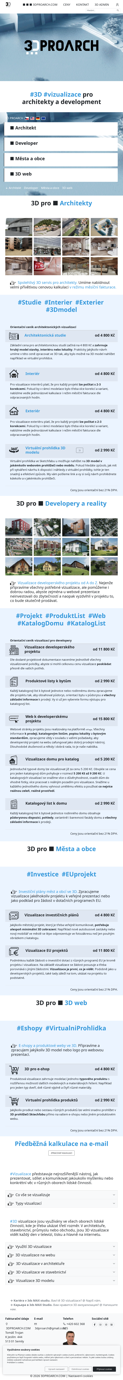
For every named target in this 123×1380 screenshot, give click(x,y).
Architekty (76, 203)
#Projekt (29, 615)
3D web (23, 174)
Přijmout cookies (104, 1369)
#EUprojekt (79, 874)
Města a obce (30, 158)
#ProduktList (65, 615)
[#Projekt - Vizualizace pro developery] (18, 527)
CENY (66, 5)
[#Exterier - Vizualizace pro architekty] (18, 227)
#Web (97, 615)
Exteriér (32, 410)
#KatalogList (86, 623)
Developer (26, 143)
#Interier (58, 302)
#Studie (29, 302)
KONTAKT (82, 5)
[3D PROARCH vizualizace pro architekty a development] (8, 4)
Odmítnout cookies (80, 1369)
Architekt (15, 188)
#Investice (43, 874)
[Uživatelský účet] (117, 4)
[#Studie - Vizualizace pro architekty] (47, 227)
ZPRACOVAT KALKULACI (61, 1153)
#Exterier (89, 302)
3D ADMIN (102, 5)
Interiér (32, 373)
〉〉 (80, 450)
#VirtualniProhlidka (76, 1028)
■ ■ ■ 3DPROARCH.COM (40, 5)
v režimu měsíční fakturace (92, 287)
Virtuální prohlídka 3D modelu (45, 450)
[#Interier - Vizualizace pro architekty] (75, 247)
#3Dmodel (61, 309)
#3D (36, 94)
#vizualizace (62, 94)
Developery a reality (76, 503)
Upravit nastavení (56, 1369)
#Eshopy (29, 1028)
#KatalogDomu (40, 623)
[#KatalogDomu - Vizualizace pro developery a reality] (75, 547)
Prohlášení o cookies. (15, 1362)
